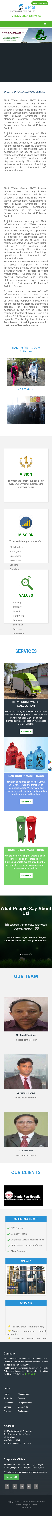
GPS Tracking (17, 1228)
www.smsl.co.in (19, 1472)
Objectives (8, 1402)
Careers (21, 1398)
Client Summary (19, 1251)
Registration (23, 1411)
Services (7, 1407)
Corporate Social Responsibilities (27, 1239)
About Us (8, 1398)
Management (23, 1394)
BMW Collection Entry (41, 3)
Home (6, 1394)
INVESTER (11, 1477)
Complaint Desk (25, 1402)
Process (7, 1411)
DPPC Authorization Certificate (26, 1245)
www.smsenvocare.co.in (36, 1472)
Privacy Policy (26, 1508)
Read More (26, 731)
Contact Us (23, 1407)
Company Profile (19, 1234)
